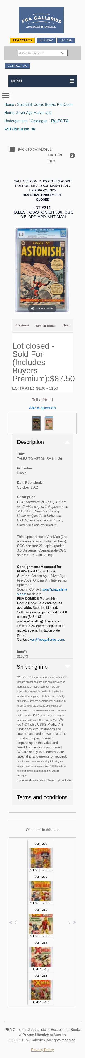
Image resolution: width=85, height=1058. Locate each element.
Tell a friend (42, 400)
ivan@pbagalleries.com (46, 639)
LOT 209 (41, 890)
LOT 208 (41, 857)
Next (66, 325)
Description (30, 442)
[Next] (66, 270)
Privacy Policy (42, 1050)
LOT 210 (41, 923)
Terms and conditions (42, 797)
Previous (22, 325)
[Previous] (18, 270)
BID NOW (46, 40)
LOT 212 (41, 956)
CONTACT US (17, 66)
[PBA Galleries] (42, 20)
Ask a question (42, 408)
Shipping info (32, 667)
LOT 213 (41, 989)
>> (74, 922)
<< (11, 922)
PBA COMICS (22, 40)
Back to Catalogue (35, 149)
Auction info (55, 158)
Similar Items (46, 325)
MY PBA (66, 40)
